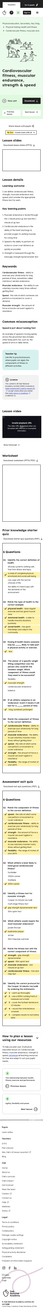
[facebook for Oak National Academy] (9, 1268)
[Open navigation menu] (37, 12)
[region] (21, 160)
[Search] (11, 13)
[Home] (4, 12)
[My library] (18, 13)
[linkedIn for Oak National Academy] (15, 1268)
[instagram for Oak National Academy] (4, 1268)
